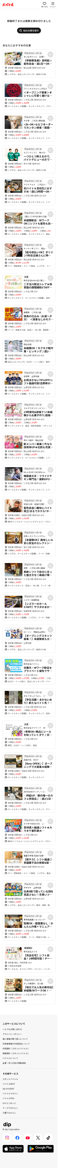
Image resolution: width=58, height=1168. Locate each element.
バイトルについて (10, 1058)
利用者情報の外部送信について (16, 1043)
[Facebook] (17, 1137)
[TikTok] (48, 1137)
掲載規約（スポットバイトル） (16, 1053)
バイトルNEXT (9, 1083)
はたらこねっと (9, 1103)
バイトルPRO (8, 1098)
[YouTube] (27, 1137)
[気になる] (50, 54)
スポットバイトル (10, 1079)
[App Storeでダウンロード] (13, 1149)
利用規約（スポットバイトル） (16, 1048)
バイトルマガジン (10, 1093)
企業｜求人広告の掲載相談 (14, 1063)
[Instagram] (7, 1137)
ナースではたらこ (10, 1107)
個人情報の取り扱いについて (15, 1038)
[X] (38, 1137)
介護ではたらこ (9, 1112)
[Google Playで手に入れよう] (41, 1149)
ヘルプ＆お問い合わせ (12, 1029)
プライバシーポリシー (12, 1034)
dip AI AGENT (8, 1088)
